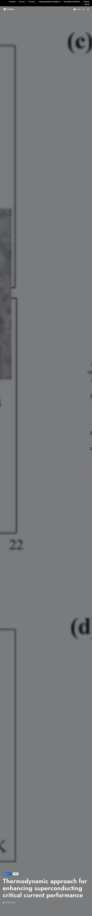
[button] (83, 9)
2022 (16, 874)
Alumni (86, 1)
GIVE (87, 4)
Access (22, 1)
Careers (31, 1)
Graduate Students (72, 1)
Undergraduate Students (49, 1)
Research (6, 874)
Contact (12, 1)
